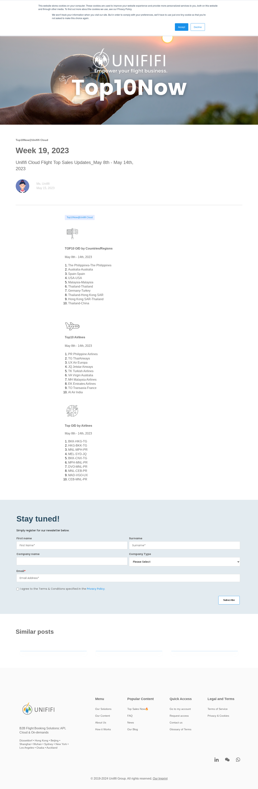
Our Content (102, 715)
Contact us (176, 722)
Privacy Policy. (96, 589)
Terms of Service (218, 708)
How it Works (103, 729)
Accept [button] (181, 27)
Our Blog (132, 729)
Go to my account (180, 708)
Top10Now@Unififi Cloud (80, 217)
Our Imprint (160, 778)
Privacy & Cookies (218, 715)
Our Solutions (103, 708)
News (130, 722)
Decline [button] (198, 27)
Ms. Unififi (43, 183)
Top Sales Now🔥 (137, 708)
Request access (179, 715)
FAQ (130, 715)
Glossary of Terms (180, 729)
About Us (100, 722)
